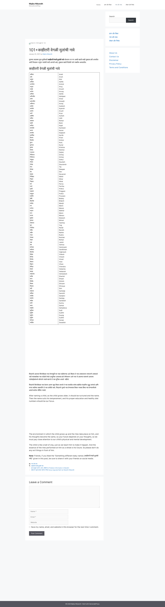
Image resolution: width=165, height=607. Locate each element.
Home (98, 5)
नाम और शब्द (118, 5)
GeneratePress (94, 604)
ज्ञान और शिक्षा (107, 5)
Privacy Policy (115, 64)
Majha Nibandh (36, 4)
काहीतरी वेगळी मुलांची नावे (37, 466)
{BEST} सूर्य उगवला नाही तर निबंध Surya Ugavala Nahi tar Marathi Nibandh (52, 470)
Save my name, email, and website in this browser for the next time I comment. (65, 527)
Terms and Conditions (118, 67)
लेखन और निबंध (130, 5)
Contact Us (114, 57)
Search (112, 16)
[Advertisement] (64, 24)
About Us (113, 53)
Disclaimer (113, 60)
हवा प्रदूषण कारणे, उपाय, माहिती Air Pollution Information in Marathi (50, 468)
